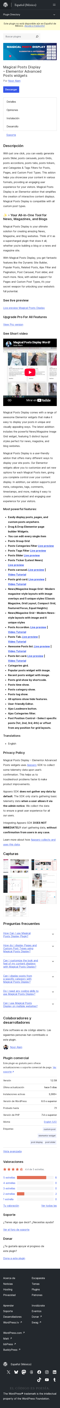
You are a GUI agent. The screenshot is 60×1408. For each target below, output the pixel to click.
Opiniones (12, 110)
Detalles (11, 101)
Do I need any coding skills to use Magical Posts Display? (21, 993)
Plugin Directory (11, 14)
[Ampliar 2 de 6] (24, 879)
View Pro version (13, 324)
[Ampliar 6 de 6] (52, 894)
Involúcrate (38, 1305)
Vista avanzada (12, 1151)
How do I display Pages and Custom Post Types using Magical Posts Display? (20, 948)
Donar (37, 1316)
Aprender (8, 1305)
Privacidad (9, 1295)
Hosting (7, 1289)
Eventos (36, 1311)
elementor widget (47, 1135)
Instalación (13, 118)
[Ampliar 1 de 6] (24, 863)
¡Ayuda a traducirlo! (34, 25)
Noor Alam (14, 80)
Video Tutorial (17, 574)
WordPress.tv (12, 1322)
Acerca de (9, 1278)
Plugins (36, 1289)
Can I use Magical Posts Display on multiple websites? (20, 1005)
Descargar (11, 89)
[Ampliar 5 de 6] (52, 877)
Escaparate (38, 1278)
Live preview (46, 545)
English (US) (50, 1121)
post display (37, 1142)
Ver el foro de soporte (16, 1229)
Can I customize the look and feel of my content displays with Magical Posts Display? (20, 963)
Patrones (37, 1295)
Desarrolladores (12, 1316)
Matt (7, 1338)
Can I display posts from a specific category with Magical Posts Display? (17, 978)
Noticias (8, 1283)
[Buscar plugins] (37, 36)
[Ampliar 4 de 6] (52, 863)
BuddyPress (12, 1349)
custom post (50, 1129)
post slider (50, 1142)
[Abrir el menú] (55, 5)
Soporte (11, 134)
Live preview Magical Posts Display (24, 307)
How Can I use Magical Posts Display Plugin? (17, 935)
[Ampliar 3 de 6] (24, 899)
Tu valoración (11, 1205)
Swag (36, 1322)
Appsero (32, 765)
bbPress (9, 1344)
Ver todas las (49, 1205)
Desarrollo (12, 126)
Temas (36, 1283)
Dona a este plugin (14, 1258)
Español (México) (21, 1364)
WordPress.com (14, 1332)
